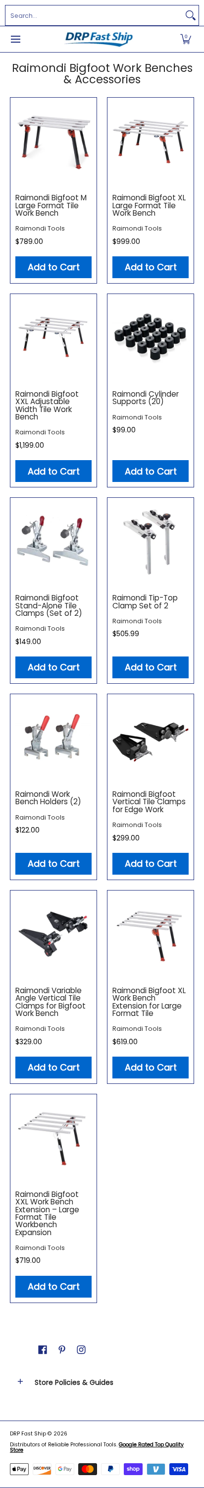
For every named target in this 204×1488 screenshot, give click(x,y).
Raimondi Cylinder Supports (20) (145, 398)
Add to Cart (54, 267)
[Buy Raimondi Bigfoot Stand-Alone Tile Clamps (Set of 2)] (53, 541)
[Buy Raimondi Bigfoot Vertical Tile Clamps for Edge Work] (150, 737)
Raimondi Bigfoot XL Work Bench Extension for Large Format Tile (149, 1001)
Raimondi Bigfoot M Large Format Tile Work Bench (51, 205)
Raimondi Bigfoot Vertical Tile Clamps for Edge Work (149, 802)
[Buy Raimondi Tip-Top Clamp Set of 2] (150, 541)
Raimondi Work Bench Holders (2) (48, 798)
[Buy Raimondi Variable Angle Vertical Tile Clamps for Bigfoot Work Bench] (53, 933)
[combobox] (94, 15)
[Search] (191, 15)
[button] (185, 39)
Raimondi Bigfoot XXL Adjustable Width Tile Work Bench (47, 405)
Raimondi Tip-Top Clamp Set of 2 (145, 601)
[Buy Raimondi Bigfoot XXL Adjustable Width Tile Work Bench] (53, 337)
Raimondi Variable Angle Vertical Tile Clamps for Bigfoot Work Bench (50, 1001)
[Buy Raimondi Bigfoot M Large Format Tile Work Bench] (53, 141)
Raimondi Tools (40, 228)
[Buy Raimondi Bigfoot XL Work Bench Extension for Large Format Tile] (150, 933)
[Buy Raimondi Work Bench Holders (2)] (53, 737)
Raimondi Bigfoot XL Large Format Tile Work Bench (149, 205)
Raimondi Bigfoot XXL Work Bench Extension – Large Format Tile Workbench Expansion (47, 1213)
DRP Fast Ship (28, 1433)
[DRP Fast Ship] (98, 39)
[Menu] (15, 39)
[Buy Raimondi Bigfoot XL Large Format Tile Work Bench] (150, 141)
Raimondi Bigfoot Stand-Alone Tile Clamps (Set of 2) (48, 605)
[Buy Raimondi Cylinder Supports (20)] (150, 337)
